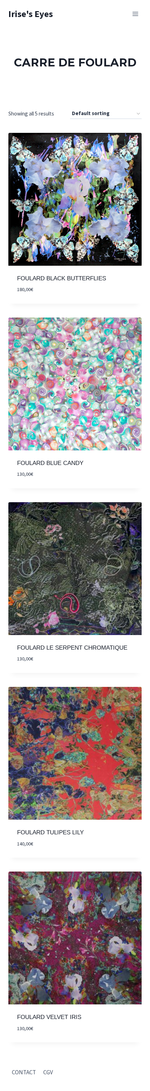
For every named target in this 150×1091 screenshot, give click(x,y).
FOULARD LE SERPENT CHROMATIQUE (72, 647)
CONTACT (24, 1072)
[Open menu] (135, 13)
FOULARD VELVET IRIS (49, 1017)
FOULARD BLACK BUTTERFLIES (61, 278)
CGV (48, 1072)
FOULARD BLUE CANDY (50, 463)
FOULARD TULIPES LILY (50, 832)
